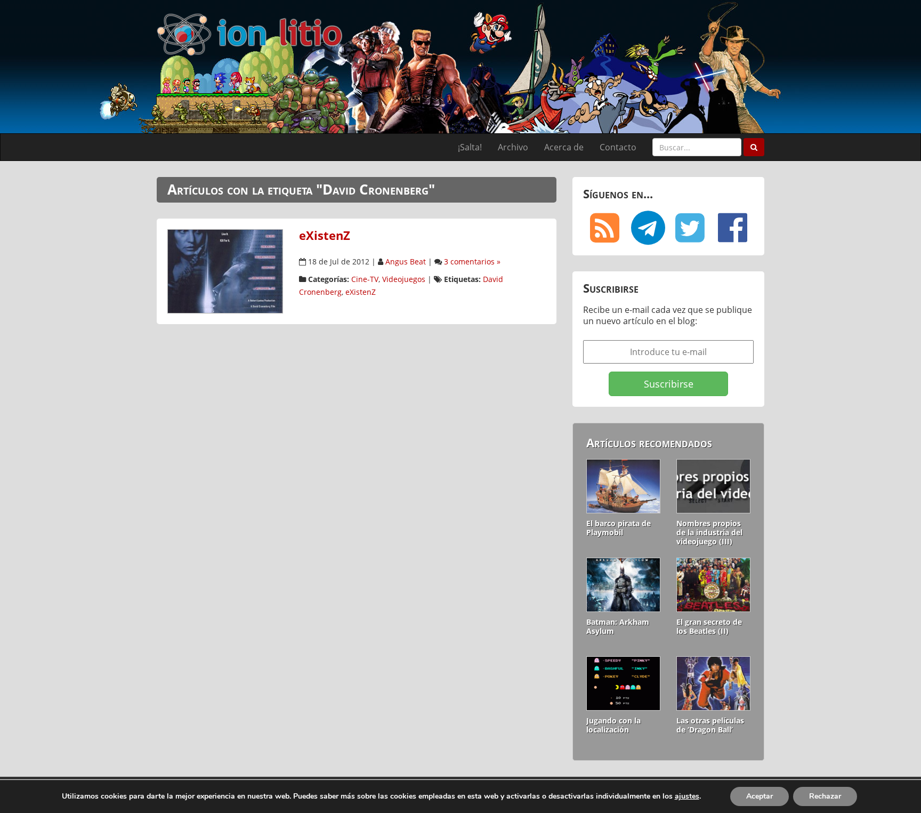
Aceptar (759, 796)
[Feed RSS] (604, 228)
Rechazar (825, 796)
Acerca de (564, 147)
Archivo (513, 147)
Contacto (618, 147)
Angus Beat (405, 261)
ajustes (687, 796)
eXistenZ (324, 235)
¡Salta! (470, 147)
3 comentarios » (472, 261)
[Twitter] (689, 228)
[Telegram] (647, 228)
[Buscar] (754, 147)
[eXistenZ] (225, 270)
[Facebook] (732, 228)
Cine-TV (364, 279)
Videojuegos (403, 279)
